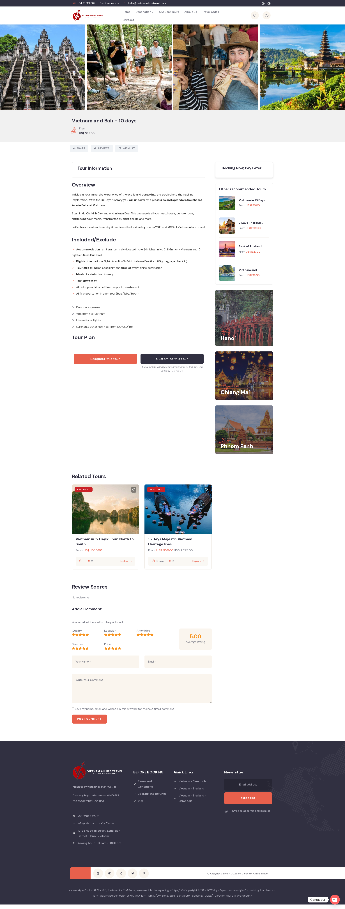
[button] (338, 64)
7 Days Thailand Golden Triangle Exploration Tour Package (250, 223)
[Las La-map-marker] (144, 873)
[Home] (88, 15)
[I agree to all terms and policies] (226, 811)
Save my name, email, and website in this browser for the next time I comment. (124, 709)
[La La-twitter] (132, 873)
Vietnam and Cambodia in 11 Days (253, 270)
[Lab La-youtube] (109, 873)
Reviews (103, 148)
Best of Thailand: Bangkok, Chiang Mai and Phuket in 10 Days (254, 246)
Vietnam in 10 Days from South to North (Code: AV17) (253, 200)
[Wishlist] (133, 490)
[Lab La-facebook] (98, 873)
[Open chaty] (335, 899)
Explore (124, 561)
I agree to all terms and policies (250, 811)
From (242, 205)
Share (81, 148)
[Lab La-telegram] (121, 873)
